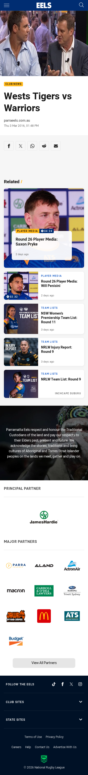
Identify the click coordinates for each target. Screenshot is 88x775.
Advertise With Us (65, 747)
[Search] (81, 5)
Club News (13, 84)
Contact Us (42, 747)
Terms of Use (33, 737)
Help (28, 747)
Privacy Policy (55, 737)
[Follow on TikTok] (54, 684)
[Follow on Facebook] (63, 684)
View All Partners (44, 662)
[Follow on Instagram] (80, 684)
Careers (16, 747)
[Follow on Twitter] (71, 684)
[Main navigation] (6, 5)
